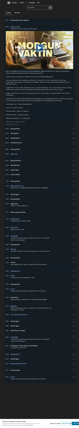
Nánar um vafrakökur (28, 425)
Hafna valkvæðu (66, 423)
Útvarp (14, 3)
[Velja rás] (26, 2)
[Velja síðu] (18, 2)
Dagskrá (32, 3)
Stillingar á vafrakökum (54, 423)
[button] (39, 20)
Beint (22, 3)
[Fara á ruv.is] (8, 2)
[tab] (8, 13)
